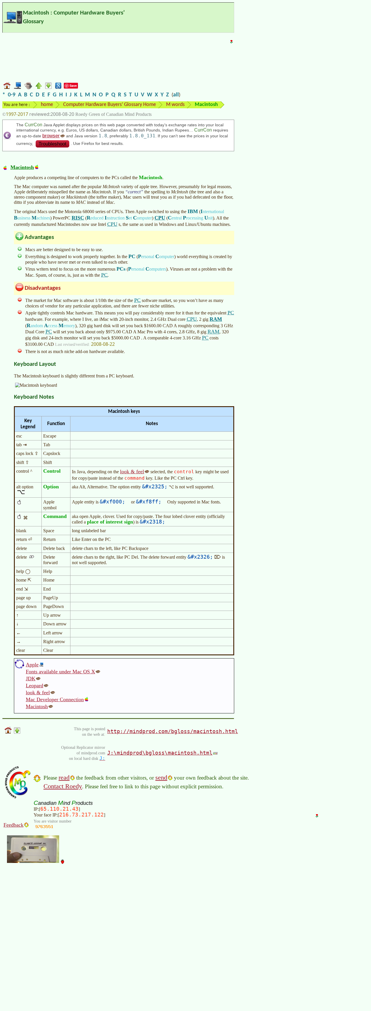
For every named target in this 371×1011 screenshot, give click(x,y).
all (176, 95)
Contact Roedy (62, 786)
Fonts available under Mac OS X (60, 671)
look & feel (132, 471)
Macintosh (22, 167)
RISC (78, 218)
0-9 (11, 95)
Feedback (13, 825)
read (64, 777)
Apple (32, 665)
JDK (30, 678)
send (161, 777)
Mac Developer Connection (55, 699)
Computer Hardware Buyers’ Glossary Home (109, 104)
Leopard (34, 685)
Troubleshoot (52, 144)
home (47, 104)
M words (175, 104)
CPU (159, 218)
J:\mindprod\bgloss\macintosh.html (159, 753)
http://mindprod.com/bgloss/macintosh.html (172, 731)
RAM (216, 319)
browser (51, 135)
